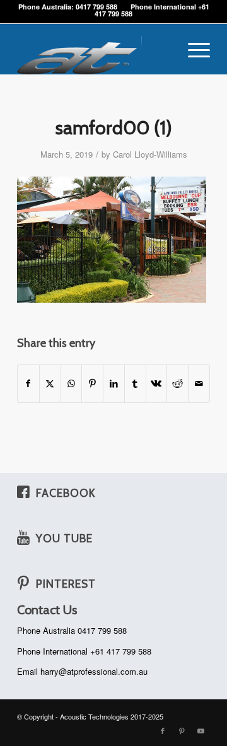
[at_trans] (94, 49)
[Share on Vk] (156, 383)
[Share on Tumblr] (135, 383)
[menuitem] (192, 49)
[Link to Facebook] (162, 730)
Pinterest (66, 583)
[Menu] (192, 49)
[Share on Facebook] (28, 383)
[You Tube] (23, 537)
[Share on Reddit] (177, 383)
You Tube (64, 538)
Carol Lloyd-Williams (150, 154)
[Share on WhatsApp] (71, 383)
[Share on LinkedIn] (113, 383)
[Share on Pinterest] (92, 383)
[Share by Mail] (199, 383)
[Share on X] (50, 383)
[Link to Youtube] (200, 730)
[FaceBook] (23, 491)
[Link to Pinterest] (181, 730)
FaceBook (65, 492)
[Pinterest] (23, 582)
